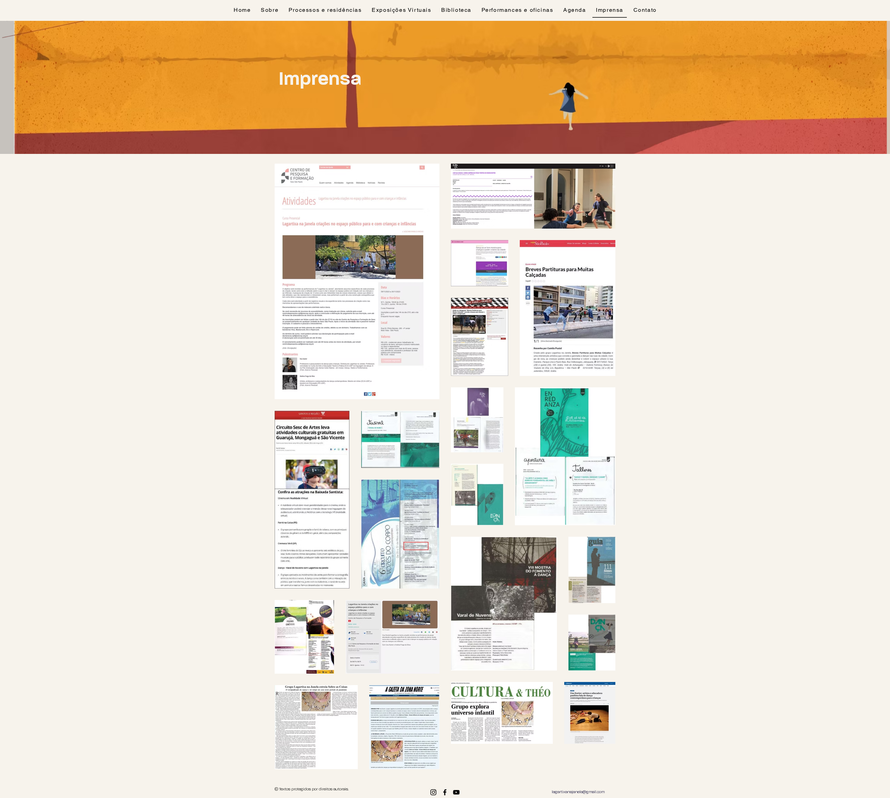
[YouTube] (456, 792)
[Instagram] (433, 792)
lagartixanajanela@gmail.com (578, 792)
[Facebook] (445, 792)
